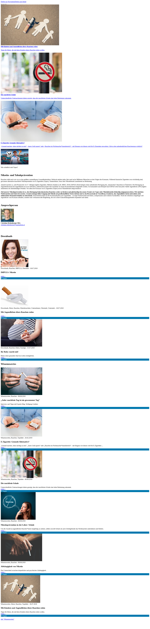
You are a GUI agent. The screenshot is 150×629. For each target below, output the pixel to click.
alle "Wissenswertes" (7, 619)
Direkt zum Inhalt (20, 2)
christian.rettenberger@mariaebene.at (13, 225)
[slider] (75, 75)
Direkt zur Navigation (8, 2)
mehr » (3, 276)
